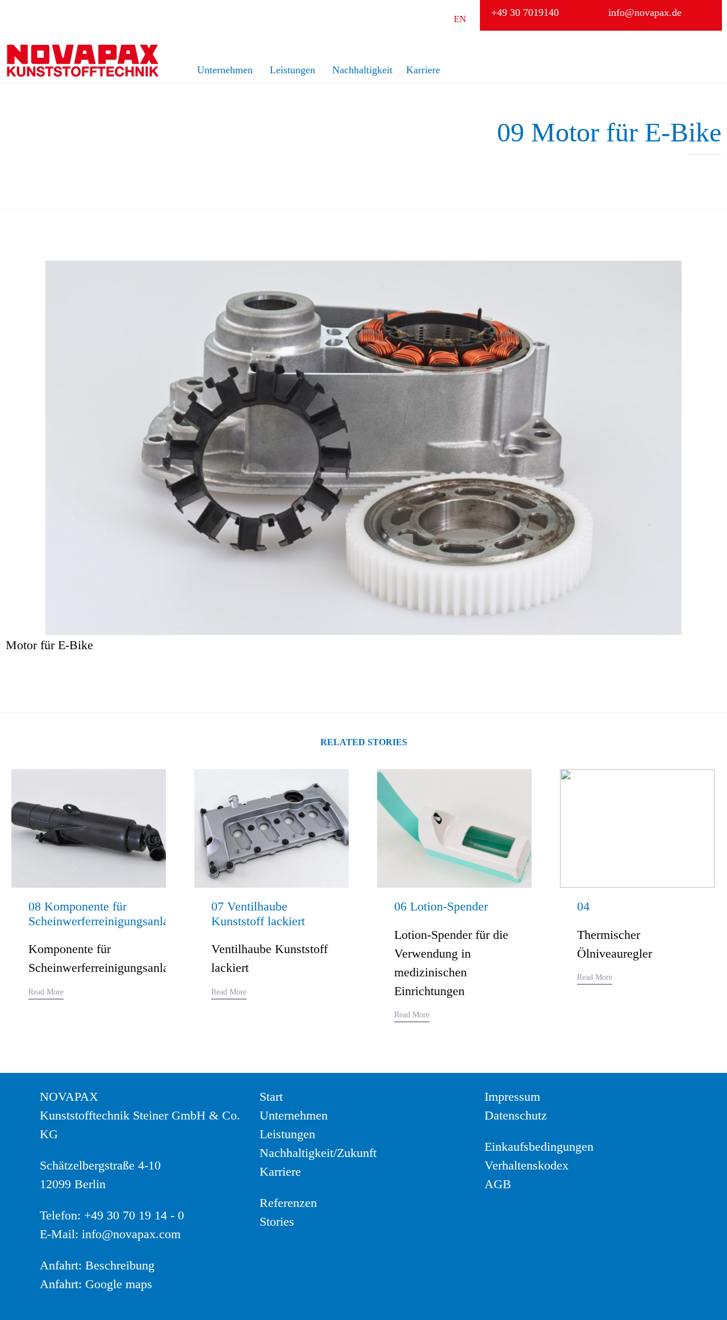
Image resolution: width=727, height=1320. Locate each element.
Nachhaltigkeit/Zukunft (318, 1153)
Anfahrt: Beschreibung (97, 1265)
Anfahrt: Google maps (96, 1284)
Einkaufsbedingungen (539, 1146)
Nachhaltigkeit (362, 70)
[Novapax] (82, 60)
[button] (46, 994)
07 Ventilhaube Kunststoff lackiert (258, 913)
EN (460, 19)
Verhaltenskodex (526, 1165)
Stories (277, 1221)
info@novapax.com (131, 1234)
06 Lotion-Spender (441, 906)
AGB (497, 1184)
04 (583, 906)
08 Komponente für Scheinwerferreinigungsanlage (104, 913)
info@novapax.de (645, 12)
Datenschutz (515, 1115)
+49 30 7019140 (525, 12)
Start (271, 1096)
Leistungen (292, 70)
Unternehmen (225, 70)
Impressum (512, 1096)
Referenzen (288, 1203)
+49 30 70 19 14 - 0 (134, 1215)
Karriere (423, 70)
